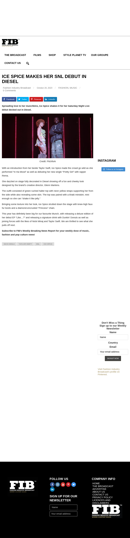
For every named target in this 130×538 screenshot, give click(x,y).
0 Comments (9, 90)
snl (38, 244)
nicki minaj (9, 244)
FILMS (37, 55)
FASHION (63, 88)
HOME (96, 483)
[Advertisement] (65, 17)
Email (113, 346)
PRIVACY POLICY (102, 497)
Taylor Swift (25, 244)
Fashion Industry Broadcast (17, 88)
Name (113, 332)
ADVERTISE (99, 489)
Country (113, 342)
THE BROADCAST (15, 55)
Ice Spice (48, 244)
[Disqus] (47, 285)
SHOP (52, 55)
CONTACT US (12, 63)
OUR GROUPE (99, 55)
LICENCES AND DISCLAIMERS (101, 501)
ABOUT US (98, 491)
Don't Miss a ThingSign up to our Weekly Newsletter (113, 325)
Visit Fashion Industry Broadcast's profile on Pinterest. (109, 372)
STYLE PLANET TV (74, 55)
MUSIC (73, 88)
